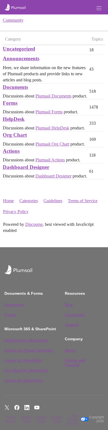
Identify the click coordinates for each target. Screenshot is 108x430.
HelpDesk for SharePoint (26, 340)
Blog (69, 304)
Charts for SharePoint (23, 380)
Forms (10, 314)
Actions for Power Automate (28, 350)
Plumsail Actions (50, 160)
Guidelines (52, 200)
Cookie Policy (41, 419)
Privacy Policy (16, 211)
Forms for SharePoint (23, 360)
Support (72, 324)
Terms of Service (82, 200)
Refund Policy (56, 419)
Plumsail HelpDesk (52, 128)
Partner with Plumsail (75, 362)
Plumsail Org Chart (52, 144)
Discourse (34, 224)
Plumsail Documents (53, 96)
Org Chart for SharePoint (26, 370)
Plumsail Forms (49, 111)
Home (8, 200)
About (70, 350)
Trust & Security (10, 419)
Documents (14, 304)
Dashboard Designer (53, 176)
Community (13, 20)
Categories (28, 200)
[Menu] (98, 8)
